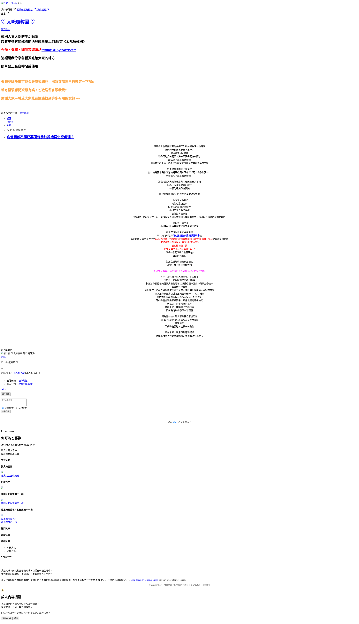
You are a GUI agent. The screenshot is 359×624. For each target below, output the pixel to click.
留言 (23, 373)
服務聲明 (206, 585)
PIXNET (158, 585)
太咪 (3, 357)
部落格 (10, 122)
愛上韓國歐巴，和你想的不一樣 (9, 520)
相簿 (9, 118)
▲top (3, 389)
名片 (9, 125)
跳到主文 (5, 29)
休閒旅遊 (24, 113)
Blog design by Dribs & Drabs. (144, 580)
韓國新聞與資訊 (26, 384)
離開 (16, 618)
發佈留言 (6, 411)
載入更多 (6, 394)
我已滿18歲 (6, 618)
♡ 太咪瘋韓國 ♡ (18, 21)
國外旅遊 (23, 380)
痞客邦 (16, 373)
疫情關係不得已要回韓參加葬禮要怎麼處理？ (40, 137)
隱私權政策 (195, 585)
